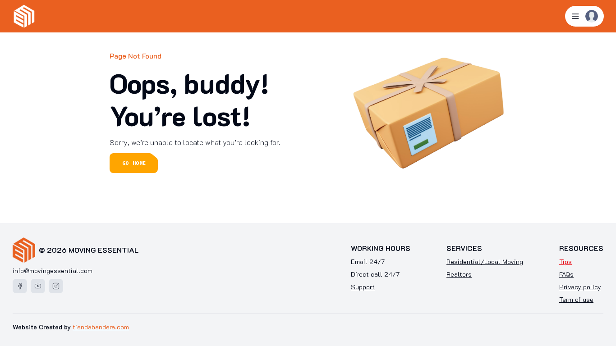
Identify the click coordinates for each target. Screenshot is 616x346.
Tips (565, 261)
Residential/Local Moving (484, 261)
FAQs (566, 274)
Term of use (576, 299)
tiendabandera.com (101, 327)
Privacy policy (580, 286)
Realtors (459, 274)
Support (363, 286)
